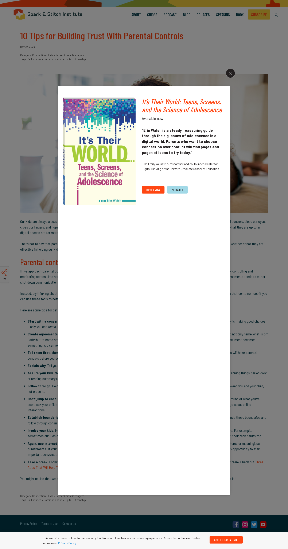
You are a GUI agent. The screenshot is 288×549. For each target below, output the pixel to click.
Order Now (153, 190)
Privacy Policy (67, 543)
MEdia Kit (177, 190)
